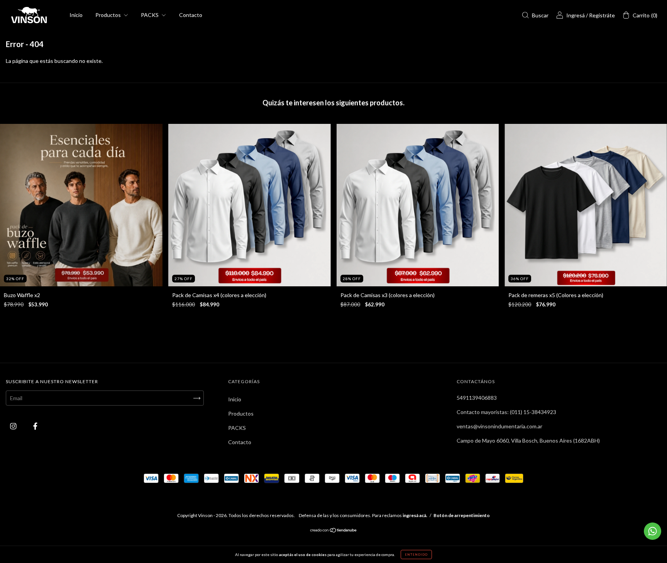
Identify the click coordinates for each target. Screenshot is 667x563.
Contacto (190, 15)
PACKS (150, 15)
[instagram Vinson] (14, 426)
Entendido (416, 554)
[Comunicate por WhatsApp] (652, 531)
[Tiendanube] (334, 530)
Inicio (76, 15)
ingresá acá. (415, 515)
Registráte (602, 15)
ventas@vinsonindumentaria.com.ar (499, 426)
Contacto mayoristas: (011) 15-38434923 (506, 412)
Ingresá (575, 15)
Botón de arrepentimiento (461, 515)
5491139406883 (477, 397)
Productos (108, 15)
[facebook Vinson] (35, 426)
